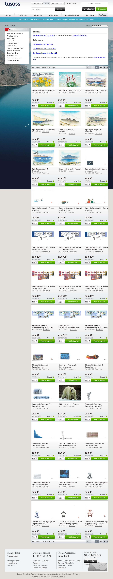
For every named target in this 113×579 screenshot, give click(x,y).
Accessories (22, 15)
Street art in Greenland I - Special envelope (41, 366)
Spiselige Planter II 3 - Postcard (70, 90)
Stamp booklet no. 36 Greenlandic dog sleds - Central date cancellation (96, 328)
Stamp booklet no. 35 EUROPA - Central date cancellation (96, 287)
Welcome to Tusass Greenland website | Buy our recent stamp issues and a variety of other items (56, 19)
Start (87, 67)
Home (7, 25)
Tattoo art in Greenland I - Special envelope (41, 444)
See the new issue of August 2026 (44, 35)
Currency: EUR (57, 3)
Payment (36, 563)
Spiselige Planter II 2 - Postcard (43, 90)
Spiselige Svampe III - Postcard (70, 169)
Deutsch (40, 3)
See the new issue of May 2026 (43, 44)
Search (60, 9)
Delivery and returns (40, 568)
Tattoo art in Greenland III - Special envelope (68, 483)
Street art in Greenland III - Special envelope (94, 366)
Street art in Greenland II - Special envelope (68, 366)
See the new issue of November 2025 (45, 53)
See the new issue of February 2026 (44, 49)
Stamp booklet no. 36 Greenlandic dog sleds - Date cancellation (42, 328)
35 (101, 67)
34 (97, 67)
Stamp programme (14, 561)
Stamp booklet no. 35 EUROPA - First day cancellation (70, 287)
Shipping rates (36, 102)
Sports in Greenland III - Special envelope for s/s (70, 209)
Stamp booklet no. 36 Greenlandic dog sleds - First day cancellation (69, 328)
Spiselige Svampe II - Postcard (43, 130)
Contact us (62, 568)
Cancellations (12, 563)
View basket (88, 9)
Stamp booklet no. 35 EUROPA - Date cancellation (43, 287)
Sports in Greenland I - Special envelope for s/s (96, 170)
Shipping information (40, 565)
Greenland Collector (72, 15)
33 (93, 67)
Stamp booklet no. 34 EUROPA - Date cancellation (43, 248)
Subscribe (91, 561)
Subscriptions (53, 15)
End (107, 67)
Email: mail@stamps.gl (56, 576)
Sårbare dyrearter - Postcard (69, 404)
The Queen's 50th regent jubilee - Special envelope (43, 523)
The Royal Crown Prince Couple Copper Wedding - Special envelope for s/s (70, 524)
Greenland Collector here (79, 35)
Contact (74, 3)
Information (90, 15)
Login (69, 3)
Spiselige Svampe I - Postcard (96, 90)
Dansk (34, 3)
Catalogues (38, 15)
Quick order (103, 15)
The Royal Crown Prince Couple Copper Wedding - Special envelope (96, 524)
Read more (87, 564)
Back (90, 67)
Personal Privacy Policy (66, 563)
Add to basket (46, 106)
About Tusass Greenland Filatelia (69, 561)
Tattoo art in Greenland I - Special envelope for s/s (94, 405)
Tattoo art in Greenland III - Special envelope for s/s (41, 483)
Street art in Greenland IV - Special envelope (41, 405)
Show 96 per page (48, 67)
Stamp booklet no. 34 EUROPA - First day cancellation (70, 248)
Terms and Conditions (40, 561)
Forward (104, 67)
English (46, 3)
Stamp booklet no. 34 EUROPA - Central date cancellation (96, 248)
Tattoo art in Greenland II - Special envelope (94, 444)
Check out (101, 9)
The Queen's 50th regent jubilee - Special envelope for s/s (96, 483)
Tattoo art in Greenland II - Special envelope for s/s (68, 444)
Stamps (8, 15)
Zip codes (10, 565)
